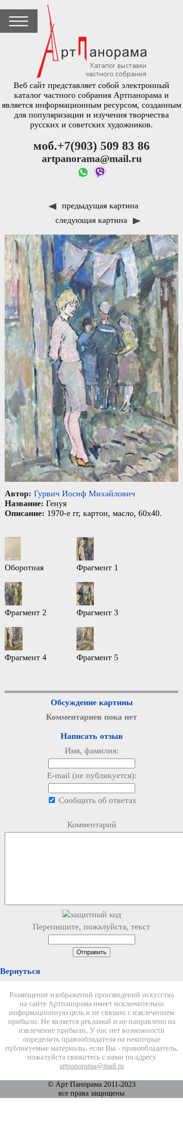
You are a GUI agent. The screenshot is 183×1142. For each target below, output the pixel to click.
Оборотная (24, 567)
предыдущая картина (99, 205)
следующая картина (92, 220)
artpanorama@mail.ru (92, 1066)
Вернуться (20, 971)
